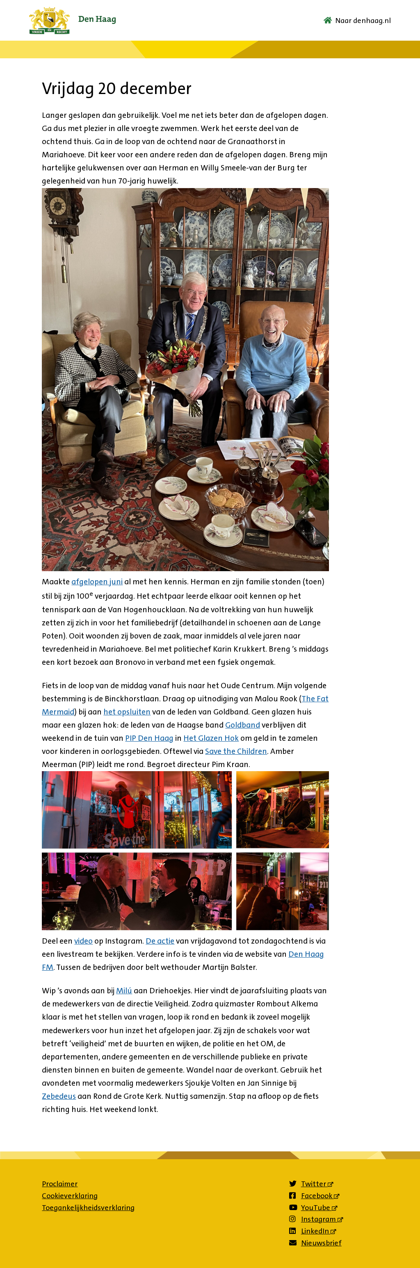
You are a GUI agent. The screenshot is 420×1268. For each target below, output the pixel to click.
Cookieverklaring (70, 1196)
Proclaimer (60, 1184)
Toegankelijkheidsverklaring (88, 1208)
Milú (124, 990)
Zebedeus (59, 1096)
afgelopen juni (97, 582)
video (83, 941)
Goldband (242, 725)
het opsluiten (127, 712)
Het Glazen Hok (211, 738)
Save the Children (236, 751)
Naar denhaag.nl (363, 20)
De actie (160, 941)
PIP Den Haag (149, 738)
